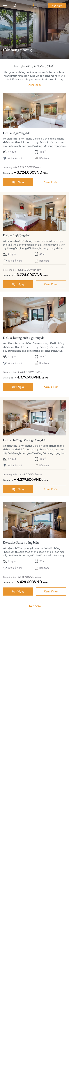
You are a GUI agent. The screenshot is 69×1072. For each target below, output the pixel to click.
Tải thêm (35, 606)
